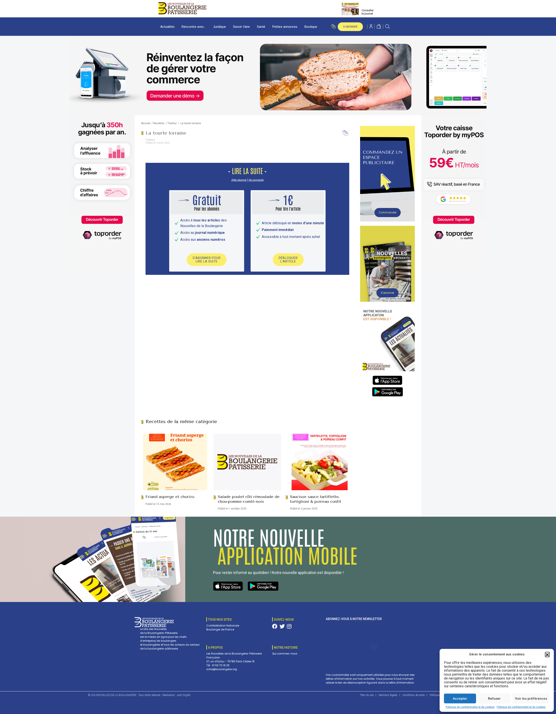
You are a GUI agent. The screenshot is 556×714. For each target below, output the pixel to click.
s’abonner (350, 26)
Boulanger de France (220, 629)
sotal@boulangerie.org (221, 669)
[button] (547, 654)
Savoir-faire (241, 27)
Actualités (167, 27)
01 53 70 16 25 (221, 665)
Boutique (310, 27)
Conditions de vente (413, 695)
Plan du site (367, 695)
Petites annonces (284, 27)
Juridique (219, 27)
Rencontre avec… (194, 27)
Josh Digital (183, 695)
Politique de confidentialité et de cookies (470, 707)
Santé (261, 27)
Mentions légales (388, 695)
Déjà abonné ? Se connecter (247, 179)
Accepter (460, 699)
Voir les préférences (531, 699)
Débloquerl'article (288, 259)
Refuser (494, 699)
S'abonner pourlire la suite (207, 259)
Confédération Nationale (222, 625)
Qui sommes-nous (284, 653)
